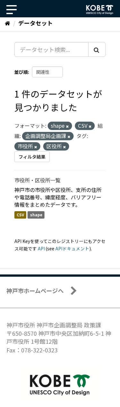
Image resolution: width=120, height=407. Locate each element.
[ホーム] (7, 23)
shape (36, 214)
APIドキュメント (72, 248)
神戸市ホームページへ (35, 290)
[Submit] (97, 49)
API (41, 248)
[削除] (67, 126)
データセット (35, 23)
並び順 (21, 72)
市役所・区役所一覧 (37, 180)
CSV (20, 214)
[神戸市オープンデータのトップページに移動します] (100, 9)
